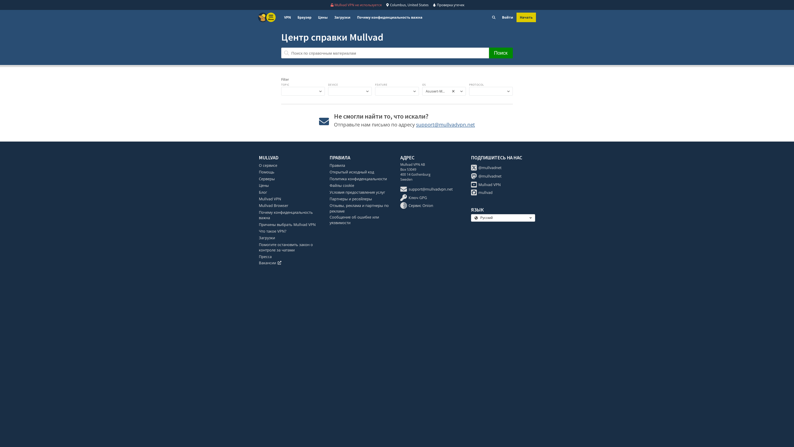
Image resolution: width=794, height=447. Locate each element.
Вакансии (267, 262)
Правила (337, 165)
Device (333, 85)
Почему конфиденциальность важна (389, 17)
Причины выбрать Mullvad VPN (287, 224)
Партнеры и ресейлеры (351, 198)
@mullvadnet (489, 167)
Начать (526, 17)
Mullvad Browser (273, 205)
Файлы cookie (342, 185)
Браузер (304, 17)
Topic (285, 85)
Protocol (476, 85)
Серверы (267, 178)
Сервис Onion (421, 205)
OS (424, 85)
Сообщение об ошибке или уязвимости (354, 220)
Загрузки (342, 17)
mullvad (485, 192)
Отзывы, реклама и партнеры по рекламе (359, 208)
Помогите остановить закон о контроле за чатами (286, 247)
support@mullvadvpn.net (445, 124)
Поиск (501, 53)
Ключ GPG (418, 197)
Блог (263, 192)
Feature (381, 85)
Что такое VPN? (272, 231)
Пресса (265, 256)
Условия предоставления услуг (357, 192)
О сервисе (268, 165)
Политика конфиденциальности (358, 178)
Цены (323, 17)
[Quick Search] (494, 17)
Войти (507, 17)
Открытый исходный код (352, 171)
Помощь (266, 171)
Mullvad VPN (270, 198)
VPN (287, 17)
